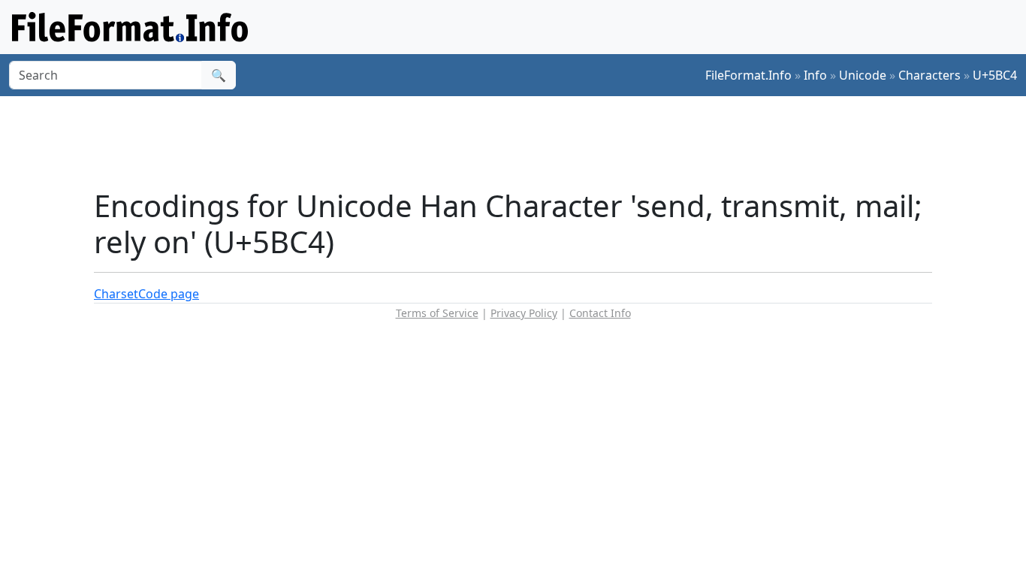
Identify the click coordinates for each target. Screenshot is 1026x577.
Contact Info (600, 313)
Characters (929, 75)
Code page (168, 293)
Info (815, 75)
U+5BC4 (995, 75)
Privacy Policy (523, 313)
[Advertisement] (522, 142)
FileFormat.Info (748, 75)
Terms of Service (437, 313)
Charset (116, 293)
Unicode (862, 75)
